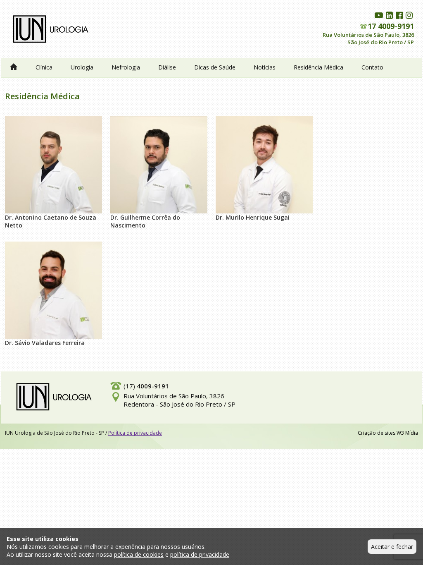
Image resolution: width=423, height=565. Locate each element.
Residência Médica (318, 67)
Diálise (167, 67)
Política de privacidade (135, 432)
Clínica (44, 67)
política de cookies (139, 554)
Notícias (265, 67)
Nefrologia (126, 67)
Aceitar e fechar (392, 547)
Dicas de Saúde (214, 67)
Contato (372, 67)
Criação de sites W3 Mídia (388, 432)
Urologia (82, 67)
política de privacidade (199, 554)
